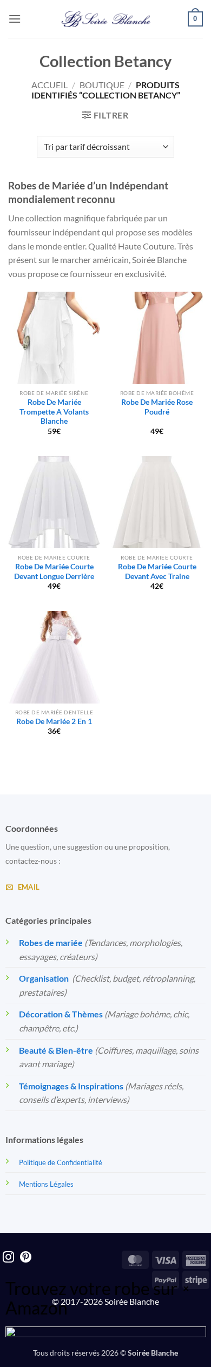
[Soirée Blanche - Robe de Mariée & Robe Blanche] (105, 19)
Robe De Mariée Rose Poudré (157, 407)
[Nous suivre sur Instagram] (8, 1258)
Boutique (102, 85)
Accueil (49, 85)
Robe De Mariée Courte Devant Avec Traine (157, 571)
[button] (14, 18)
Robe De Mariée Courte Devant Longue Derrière (54, 571)
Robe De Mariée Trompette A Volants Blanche (54, 411)
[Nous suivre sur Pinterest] (25, 1258)
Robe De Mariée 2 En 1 (54, 721)
